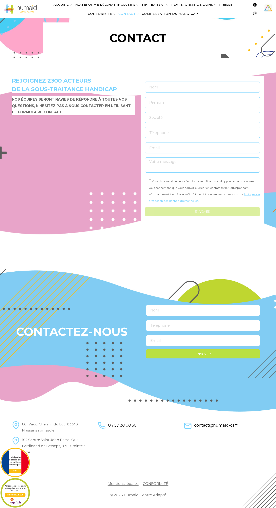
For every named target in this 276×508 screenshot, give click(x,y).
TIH (144, 4)
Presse (226, 4)
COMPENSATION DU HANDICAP (170, 14)
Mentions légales (123, 483)
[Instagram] (254, 13)
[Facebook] (254, 5)
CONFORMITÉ (155, 483)
